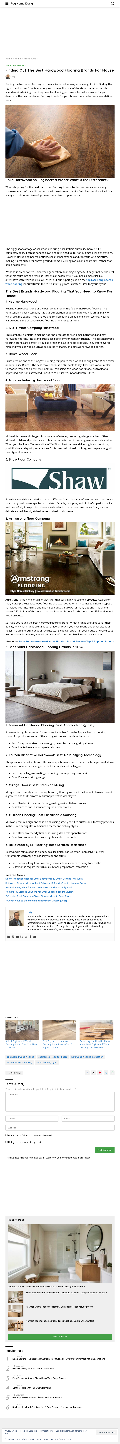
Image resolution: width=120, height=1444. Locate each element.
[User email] (34, 936)
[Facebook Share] (87, 1072)
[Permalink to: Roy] (7, 76)
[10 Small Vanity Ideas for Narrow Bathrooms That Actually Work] (15, 1311)
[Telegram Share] (106, 1072)
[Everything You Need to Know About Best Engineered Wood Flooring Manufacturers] (96, 1030)
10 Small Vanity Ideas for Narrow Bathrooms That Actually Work (39, 887)
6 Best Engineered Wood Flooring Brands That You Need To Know (21, 1044)
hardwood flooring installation (87, 1057)
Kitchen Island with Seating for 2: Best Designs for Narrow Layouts (47, 1407)
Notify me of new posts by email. (25, 1142)
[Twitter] (26, 936)
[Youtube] (17, 936)
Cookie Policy (65, 1439)
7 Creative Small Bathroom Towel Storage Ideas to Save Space (38, 896)
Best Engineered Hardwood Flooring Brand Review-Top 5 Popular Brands (66, 641)
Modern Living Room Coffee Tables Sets (33, 1368)
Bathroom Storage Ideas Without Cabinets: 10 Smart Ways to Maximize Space (45, 883)
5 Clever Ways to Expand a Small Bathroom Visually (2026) (36, 900)
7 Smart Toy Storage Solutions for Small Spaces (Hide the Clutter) (39, 891)
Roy (13, 76)
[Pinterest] (13, 936)
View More (59, 1336)
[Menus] (7, 3)
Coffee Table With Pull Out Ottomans (31, 1387)
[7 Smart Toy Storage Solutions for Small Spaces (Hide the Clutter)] (15, 1325)
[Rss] (21, 936)
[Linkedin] (8, 936)
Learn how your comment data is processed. (68, 1157)
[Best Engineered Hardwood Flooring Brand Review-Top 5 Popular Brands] (59, 1030)
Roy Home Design (22, 3)
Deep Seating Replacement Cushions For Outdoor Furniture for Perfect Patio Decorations (58, 1358)
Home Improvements (15, 65)
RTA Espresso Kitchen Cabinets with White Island (37, 1397)
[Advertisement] (60, 32)
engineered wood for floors (52, 1057)
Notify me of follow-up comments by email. (30, 1135)
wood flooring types (47, 1062)
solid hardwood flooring (19, 1062)
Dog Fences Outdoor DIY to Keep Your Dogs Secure (39, 1378)
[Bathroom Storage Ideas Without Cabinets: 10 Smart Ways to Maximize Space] (15, 1297)
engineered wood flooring (20, 1057)
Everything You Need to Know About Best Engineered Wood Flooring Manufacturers (95, 1044)
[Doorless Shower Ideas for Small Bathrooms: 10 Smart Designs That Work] (60, 1253)
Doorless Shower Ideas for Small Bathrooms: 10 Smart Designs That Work (44, 878)
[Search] (113, 3)
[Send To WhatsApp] (112, 1072)
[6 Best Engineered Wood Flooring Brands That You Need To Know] (22, 1030)
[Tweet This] (93, 1072)
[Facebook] (30, 936)
